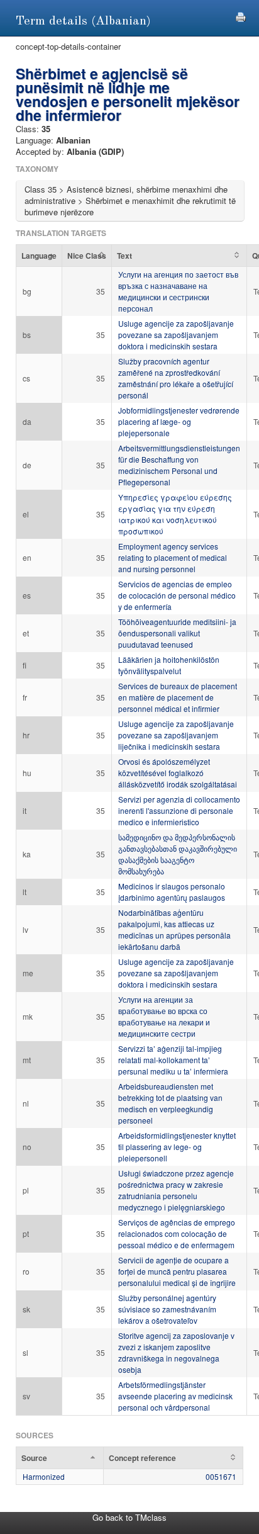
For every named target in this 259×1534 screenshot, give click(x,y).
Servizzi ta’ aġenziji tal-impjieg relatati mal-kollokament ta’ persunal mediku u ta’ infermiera (173, 1059)
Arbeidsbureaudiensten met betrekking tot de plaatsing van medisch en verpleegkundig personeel (170, 1103)
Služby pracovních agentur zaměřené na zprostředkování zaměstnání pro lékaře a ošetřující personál (175, 378)
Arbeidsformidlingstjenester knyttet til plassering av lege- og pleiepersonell (177, 1146)
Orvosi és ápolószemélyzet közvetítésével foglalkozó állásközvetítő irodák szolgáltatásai (177, 772)
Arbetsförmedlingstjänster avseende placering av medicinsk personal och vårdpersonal (175, 1396)
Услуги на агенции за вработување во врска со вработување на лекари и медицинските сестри (164, 1016)
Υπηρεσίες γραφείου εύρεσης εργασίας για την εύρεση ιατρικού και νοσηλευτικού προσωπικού (175, 514)
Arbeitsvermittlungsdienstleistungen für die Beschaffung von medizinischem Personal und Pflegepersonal (179, 465)
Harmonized (44, 1476)
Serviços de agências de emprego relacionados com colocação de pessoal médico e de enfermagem (176, 1233)
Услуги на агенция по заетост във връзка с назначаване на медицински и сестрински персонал (178, 291)
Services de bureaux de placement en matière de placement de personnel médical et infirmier (177, 697)
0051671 (221, 1476)
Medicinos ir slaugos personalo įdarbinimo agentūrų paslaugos (171, 892)
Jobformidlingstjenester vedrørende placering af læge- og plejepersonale (179, 421)
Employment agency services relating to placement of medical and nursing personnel (172, 557)
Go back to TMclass (129, 1517)
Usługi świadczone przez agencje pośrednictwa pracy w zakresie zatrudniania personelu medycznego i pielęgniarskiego (176, 1190)
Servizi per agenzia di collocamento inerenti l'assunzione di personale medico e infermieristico (179, 810)
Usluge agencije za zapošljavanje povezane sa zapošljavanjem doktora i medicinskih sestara (176, 334)
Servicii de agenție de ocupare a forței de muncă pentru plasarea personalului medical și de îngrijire (177, 1271)
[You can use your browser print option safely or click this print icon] (241, 15)
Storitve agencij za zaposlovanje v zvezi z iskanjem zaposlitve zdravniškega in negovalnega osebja (176, 1352)
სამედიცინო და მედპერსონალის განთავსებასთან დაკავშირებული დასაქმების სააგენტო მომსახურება (177, 854)
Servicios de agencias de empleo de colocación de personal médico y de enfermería (177, 595)
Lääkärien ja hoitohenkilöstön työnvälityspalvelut (168, 665)
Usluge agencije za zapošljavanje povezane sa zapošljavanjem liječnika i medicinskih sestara (176, 735)
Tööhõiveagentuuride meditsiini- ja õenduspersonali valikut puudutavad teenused (177, 633)
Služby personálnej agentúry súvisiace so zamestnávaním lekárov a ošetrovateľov (167, 1309)
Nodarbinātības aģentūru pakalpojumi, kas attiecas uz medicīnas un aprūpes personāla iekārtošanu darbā (174, 929)
